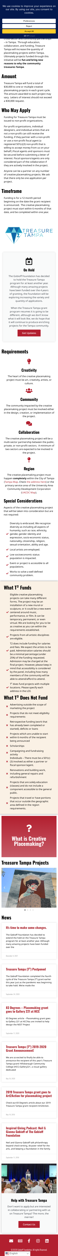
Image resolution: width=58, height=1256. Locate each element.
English (13, 1253)
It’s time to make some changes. (26, 927)
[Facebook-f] (29, 1241)
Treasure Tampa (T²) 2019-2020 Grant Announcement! (26, 1048)
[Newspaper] (20, 1241)
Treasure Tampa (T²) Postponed (26, 969)
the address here (36, 481)
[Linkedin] (47, 1241)
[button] (4, 887)
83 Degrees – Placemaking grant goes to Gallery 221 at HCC (27, 1009)
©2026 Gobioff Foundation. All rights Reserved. (29, 1249)
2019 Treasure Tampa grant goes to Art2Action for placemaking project (29, 1094)
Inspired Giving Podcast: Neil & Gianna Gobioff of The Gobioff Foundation (26, 1132)
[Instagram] (38, 1241)
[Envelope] (11, 1241)
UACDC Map (29, 492)
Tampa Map (11, 481)
